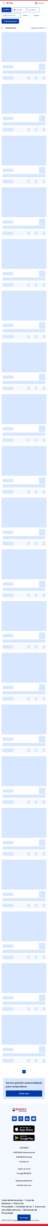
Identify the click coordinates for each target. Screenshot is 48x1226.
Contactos (24, 1161)
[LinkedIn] (27, 1118)
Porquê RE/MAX (24, 1173)
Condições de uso (24, 1206)
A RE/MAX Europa (24, 1157)
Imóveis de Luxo (24, 1185)
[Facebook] (14, 1118)
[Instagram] (20, 1118)
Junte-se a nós (24, 1168)
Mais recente (37, 28)
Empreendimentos (24, 1180)
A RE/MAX (24, 1147)
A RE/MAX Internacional (24, 1152)
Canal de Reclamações (12, 1200)
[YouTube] (33, 1118)
